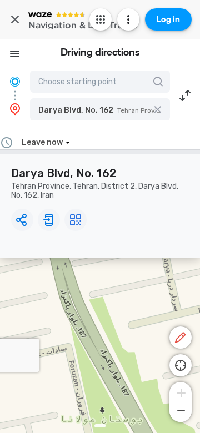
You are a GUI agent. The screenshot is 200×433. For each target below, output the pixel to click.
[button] (100, 109)
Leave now (42, 142)
